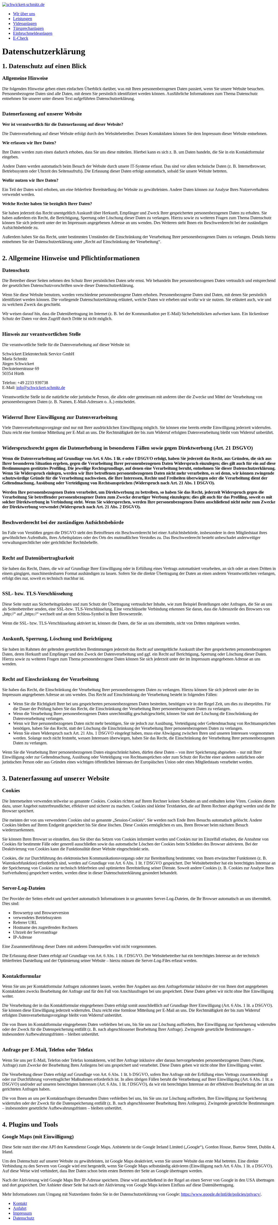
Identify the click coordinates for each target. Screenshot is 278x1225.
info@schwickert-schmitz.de (40, 387)
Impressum (22, 1213)
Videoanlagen (25, 23)
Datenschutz (23, 1218)
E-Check (20, 38)
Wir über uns (24, 13)
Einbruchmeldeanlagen (32, 33)
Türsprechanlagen (28, 28)
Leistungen (22, 18)
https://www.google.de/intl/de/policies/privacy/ (221, 1194)
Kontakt (20, 1203)
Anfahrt (19, 1208)
